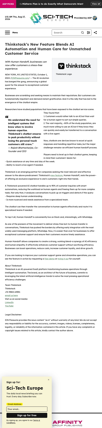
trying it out (63, 258)
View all (96, 4)
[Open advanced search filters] (88, 32)
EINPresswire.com (20, 78)
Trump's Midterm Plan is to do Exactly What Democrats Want (48, 3)
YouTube (9, 306)
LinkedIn (9, 302)
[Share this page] (95, 32)
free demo (50, 258)
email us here (11, 295)
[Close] (48, 379)
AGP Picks (8, 4)
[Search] (82, 32)
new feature (57, 175)
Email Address (14, 404)
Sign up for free (26, 415)
